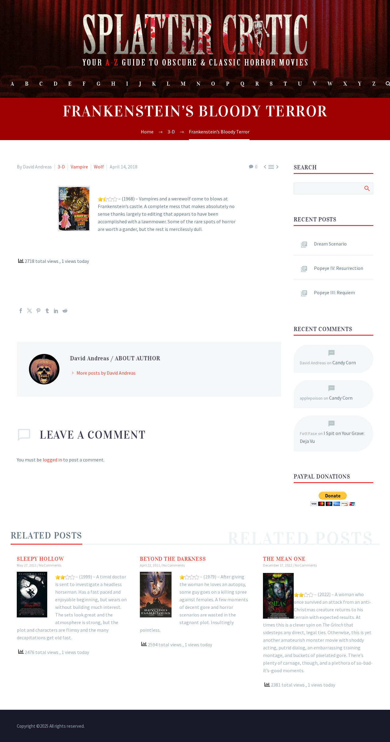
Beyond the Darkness (173, 559)
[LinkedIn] (56, 310)
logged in (52, 460)
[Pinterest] (38, 310)
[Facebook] (20, 310)
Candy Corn (344, 362)
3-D (61, 167)
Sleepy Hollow (40, 559)
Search (366, 188)
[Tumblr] (47, 310)
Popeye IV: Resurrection (338, 268)
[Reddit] (64, 310)
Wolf (99, 167)
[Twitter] (29, 310)
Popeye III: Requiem (334, 292)
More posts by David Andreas (106, 373)
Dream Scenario (330, 244)
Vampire (79, 167)
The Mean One (284, 559)
